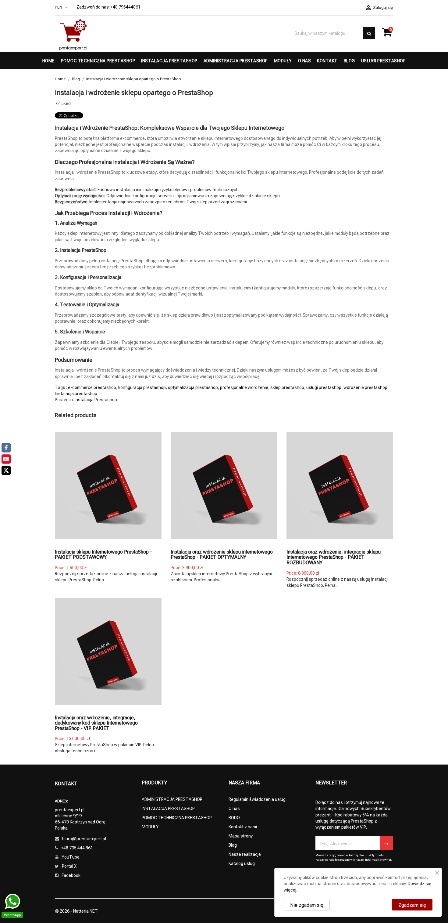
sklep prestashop (287, 387)
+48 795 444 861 (77, 847)
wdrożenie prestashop (365, 387)
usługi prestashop (323, 387)
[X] (6, 470)
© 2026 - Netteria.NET (76, 910)
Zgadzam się (412, 904)
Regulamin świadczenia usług (257, 799)
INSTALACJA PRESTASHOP (168, 808)
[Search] (369, 33)
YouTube (71, 856)
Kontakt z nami (243, 826)
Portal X (69, 866)
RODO (234, 817)
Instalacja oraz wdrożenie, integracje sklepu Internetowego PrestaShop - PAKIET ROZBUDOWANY (333, 557)
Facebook (71, 875)
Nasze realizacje (245, 854)
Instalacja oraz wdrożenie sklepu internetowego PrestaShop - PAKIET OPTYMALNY (222, 554)
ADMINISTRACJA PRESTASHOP (172, 799)
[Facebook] (6, 447)
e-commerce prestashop (92, 387)
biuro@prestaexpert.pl (84, 838)
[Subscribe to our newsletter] (386, 843)
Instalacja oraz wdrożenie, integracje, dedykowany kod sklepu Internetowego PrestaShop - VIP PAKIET (96, 723)
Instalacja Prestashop (96, 399)
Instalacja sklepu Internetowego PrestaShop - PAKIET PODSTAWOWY (103, 554)
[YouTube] (6, 458)
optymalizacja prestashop (193, 387)
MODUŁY (150, 826)
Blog (233, 844)
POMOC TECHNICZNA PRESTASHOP (177, 817)
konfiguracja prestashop (142, 387)
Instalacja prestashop (76, 393)
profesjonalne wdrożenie (244, 387)
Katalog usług (242, 863)
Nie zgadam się (306, 904)
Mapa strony (241, 835)
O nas (234, 808)
